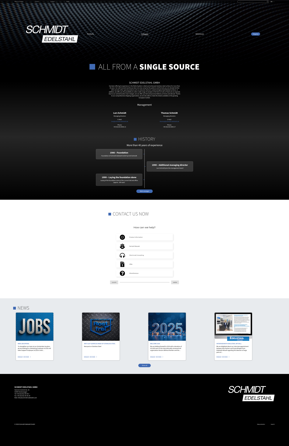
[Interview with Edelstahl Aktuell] (233, 327)
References (200, 34)
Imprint (273, 424)
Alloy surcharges (18, 1)
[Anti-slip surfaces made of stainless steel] (101, 327)
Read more (24, 357)
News (67, 1)
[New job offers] (34, 327)
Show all (144, 365)
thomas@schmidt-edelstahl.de (169, 121)
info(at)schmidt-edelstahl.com (27, 398)
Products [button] (90, 34)
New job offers (23, 344)
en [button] (272, 1)
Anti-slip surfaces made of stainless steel (99, 344)
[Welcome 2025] (167, 327)
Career (37, 1)
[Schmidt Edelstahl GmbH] (52, 34)
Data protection (261, 424)
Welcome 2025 (155, 344)
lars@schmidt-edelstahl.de (119, 121)
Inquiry (255, 34)
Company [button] (144, 34)
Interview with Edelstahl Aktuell (229, 344)
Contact (52, 1)
